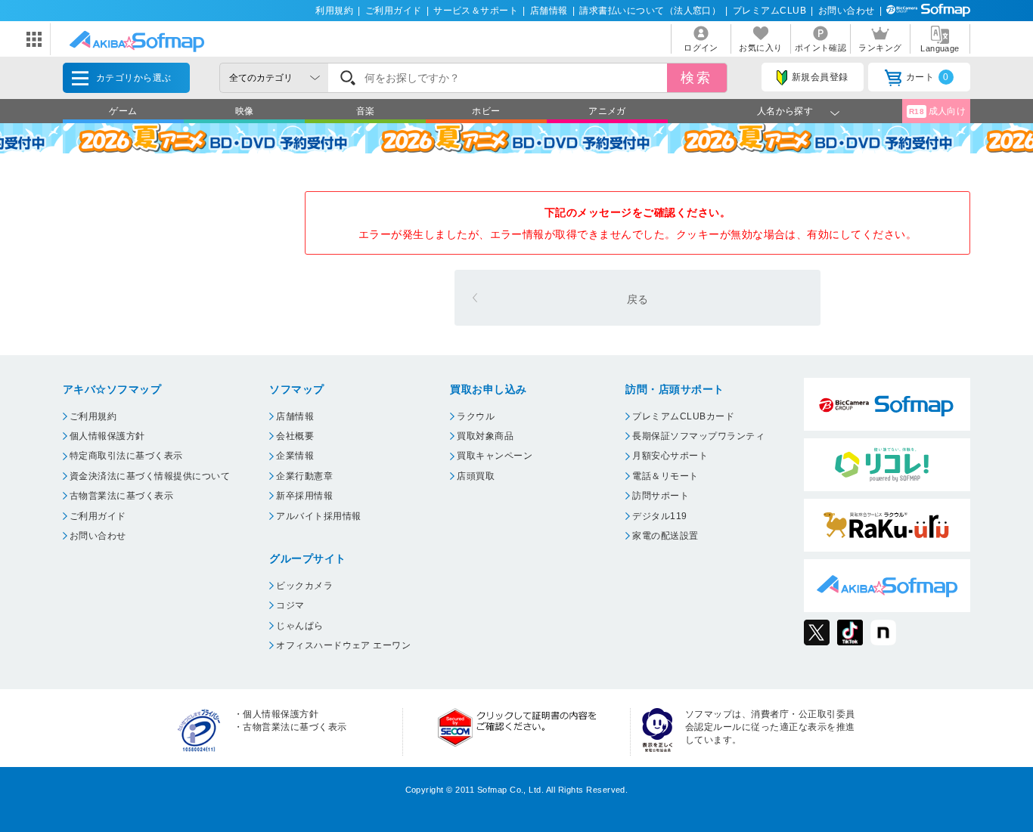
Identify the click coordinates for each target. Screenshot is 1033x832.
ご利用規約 (93, 416)
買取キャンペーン (494, 455)
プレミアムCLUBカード (683, 416)
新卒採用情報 (304, 495)
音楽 (365, 111)
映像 (244, 111)
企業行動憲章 (304, 476)
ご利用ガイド (393, 10)
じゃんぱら (299, 625)
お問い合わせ (846, 10)
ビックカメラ (304, 585)
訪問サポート (660, 495)
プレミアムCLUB (769, 10)
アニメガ (607, 111)
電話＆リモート (665, 476)
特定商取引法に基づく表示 (126, 455)
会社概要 (295, 436)
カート (927, 77)
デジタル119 (659, 516)
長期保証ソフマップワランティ (698, 436)
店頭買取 (476, 476)
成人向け (937, 111)
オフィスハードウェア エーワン (343, 645)
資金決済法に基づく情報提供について (150, 476)
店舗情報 (549, 10)
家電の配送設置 (665, 535)
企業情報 (295, 455)
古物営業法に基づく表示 (121, 495)
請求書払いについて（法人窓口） (650, 10)
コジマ (290, 605)
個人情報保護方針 (107, 436)
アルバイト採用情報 (318, 516)
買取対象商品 (485, 436)
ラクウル (476, 416)
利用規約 (334, 10)
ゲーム (123, 111)
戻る (638, 299)
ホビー (486, 111)
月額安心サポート (670, 455)
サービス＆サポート (475, 10)
